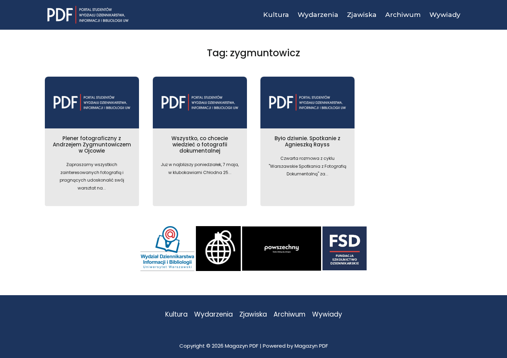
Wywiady (327, 315)
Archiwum (290, 315)
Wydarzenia (213, 315)
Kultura (176, 315)
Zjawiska (253, 315)
